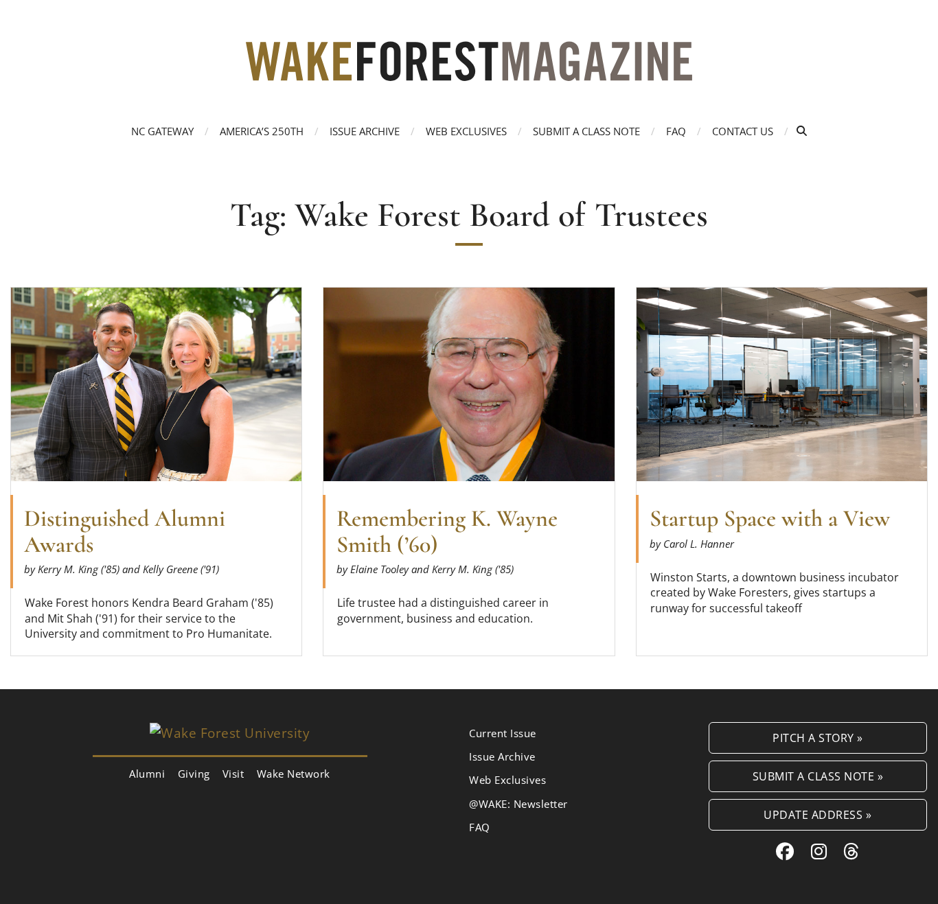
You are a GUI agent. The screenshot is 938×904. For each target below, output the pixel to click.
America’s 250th (262, 131)
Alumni (147, 773)
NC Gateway (162, 131)
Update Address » (817, 814)
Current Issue (502, 733)
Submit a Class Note (586, 131)
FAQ (676, 131)
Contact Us (742, 131)
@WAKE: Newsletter (518, 804)
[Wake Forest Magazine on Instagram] (819, 851)
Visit (233, 773)
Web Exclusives (466, 131)
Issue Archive (365, 131)
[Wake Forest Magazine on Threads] (851, 851)
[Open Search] (802, 131)
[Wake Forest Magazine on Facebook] (785, 851)
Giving (194, 773)
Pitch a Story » (818, 737)
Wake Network (293, 773)
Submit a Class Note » (818, 776)
